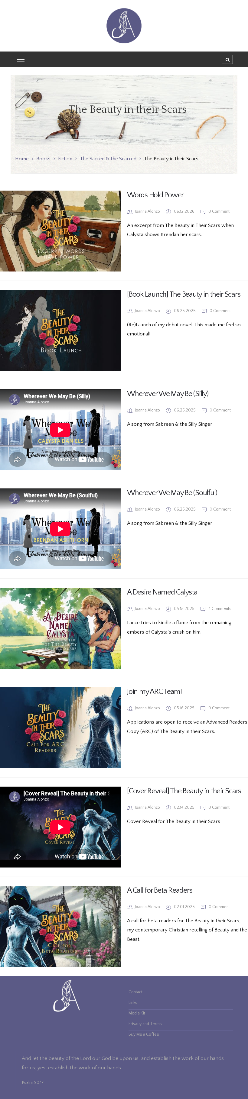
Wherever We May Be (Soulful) (172, 493)
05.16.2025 (184, 708)
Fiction (65, 159)
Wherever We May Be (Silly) (167, 394)
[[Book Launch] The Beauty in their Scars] (60, 330)
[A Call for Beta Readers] (60, 926)
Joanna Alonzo (147, 211)
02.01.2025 (185, 906)
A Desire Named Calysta (162, 592)
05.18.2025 (184, 608)
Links (133, 1002)
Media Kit (137, 1013)
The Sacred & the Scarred (108, 159)
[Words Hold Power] (60, 231)
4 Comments (219, 608)
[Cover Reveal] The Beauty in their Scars (184, 791)
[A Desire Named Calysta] (60, 628)
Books (43, 159)
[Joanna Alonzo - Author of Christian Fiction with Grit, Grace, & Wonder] (124, 25)
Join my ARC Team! (154, 692)
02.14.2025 (184, 807)
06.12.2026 (184, 211)
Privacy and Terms (145, 1023)
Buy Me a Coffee (144, 1034)
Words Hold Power (155, 195)
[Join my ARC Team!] (60, 727)
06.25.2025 (185, 310)
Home (22, 159)
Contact (135, 992)
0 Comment (218, 211)
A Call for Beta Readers (159, 890)
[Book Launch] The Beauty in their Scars (183, 294)
